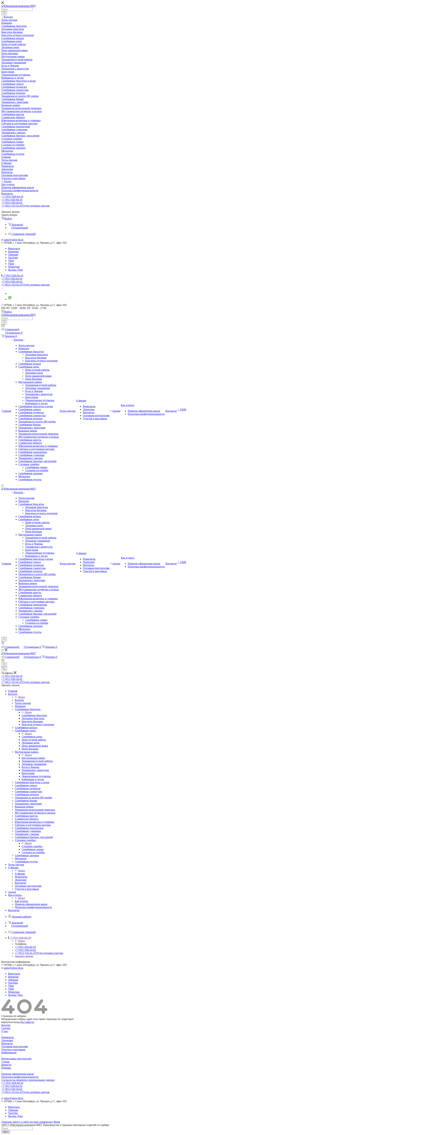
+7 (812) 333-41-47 (25, 205)
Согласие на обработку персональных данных (28, 1079)
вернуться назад (10, 1022)
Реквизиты (7, 1037)
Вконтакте (14, 248)
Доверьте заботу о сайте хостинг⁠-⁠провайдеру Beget (30, 1121)
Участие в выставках (13, 1049)
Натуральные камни (33, 757)
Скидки (5, 1028)
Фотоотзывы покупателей (16, 1058)
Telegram (13, 254)
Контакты (7, 1043)
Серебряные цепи (32, 736)
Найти (6, 1132)
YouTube (13, 257)
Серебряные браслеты (34, 715)
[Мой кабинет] (2, 643)
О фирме (20, 873)
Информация (8, 1052)
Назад (21, 697)
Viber (11, 260)
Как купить (21, 901)
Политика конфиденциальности (19, 1076)
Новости (6, 1064)
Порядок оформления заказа (17, 1073)
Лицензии (7, 1040)
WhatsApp (14, 266)
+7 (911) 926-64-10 (12, 196)
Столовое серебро (32, 846)
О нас (4, 1031)
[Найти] (4, 13)
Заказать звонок (24, 956)
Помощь (6, 1067)
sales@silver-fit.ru (13, 239)
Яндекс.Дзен (15, 269)
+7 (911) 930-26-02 (11, 202)
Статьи (5, 1061)
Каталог (19, 700)
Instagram (13, 251)
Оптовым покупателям (14, 1046)
